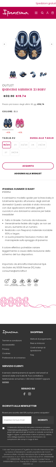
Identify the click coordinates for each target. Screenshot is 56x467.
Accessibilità (8, 344)
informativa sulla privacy (18, 430)
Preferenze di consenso (14, 357)
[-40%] (7, 121)
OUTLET (8, 85)
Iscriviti (42, 420)
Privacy (5, 349)
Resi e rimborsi (37, 343)
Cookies (6, 353)
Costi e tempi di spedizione (37, 349)
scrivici (5, 382)
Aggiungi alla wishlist (28, 173)
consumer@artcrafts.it (14, 270)
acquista (28, 165)
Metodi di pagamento (41, 338)
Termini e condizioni (12, 340)
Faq (32, 354)
